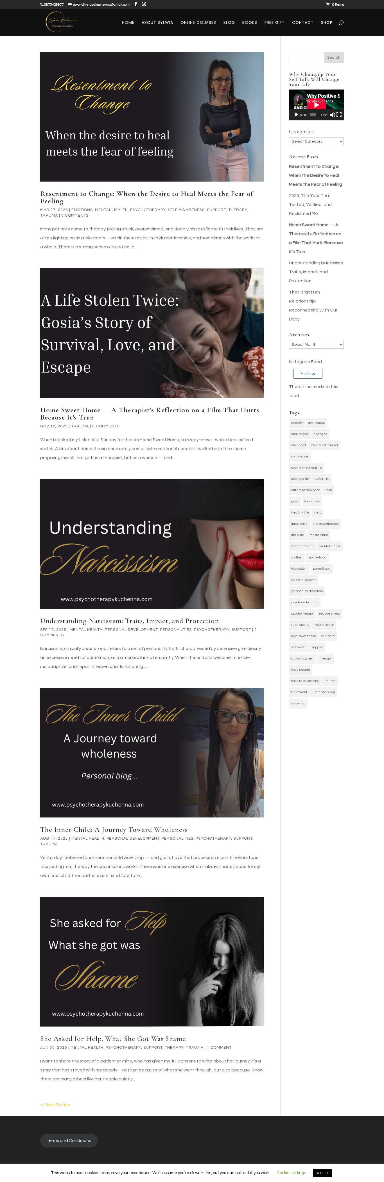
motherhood (317, 557)
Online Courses (198, 22)
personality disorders (307, 591)
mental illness (329, 546)
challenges (299, 434)
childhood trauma (324, 445)
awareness (316, 423)
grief (295, 501)
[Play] (296, 115)
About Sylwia (157, 22)
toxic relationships (305, 681)
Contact (303, 22)
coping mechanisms (306, 467)
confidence (299, 456)
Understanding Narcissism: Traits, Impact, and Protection (129, 620)
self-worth (298, 647)
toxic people (300, 670)
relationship (300, 625)
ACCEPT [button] (322, 1173)
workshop (298, 703)
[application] (316, 105)
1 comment (219, 1048)
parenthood (322, 569)
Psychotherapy (148, 210)
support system (302, 658)
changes (320, 434)
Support (216, 210)
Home (128, 22)
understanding (324, 692)
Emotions (82, 210)
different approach (305, 490)
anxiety (297, 423)
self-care (328, 636)
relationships (324, 625)
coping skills (300, 479)
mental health (302, 546)
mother (296, 557)
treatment (299, 692)
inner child (299, 524)
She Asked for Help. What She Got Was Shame (113, 1038)
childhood (298, 445)
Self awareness (186, 210)
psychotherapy (302, 613)
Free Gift (275, 22)
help (317, 512)
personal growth (303, 580)
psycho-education (304, 602)
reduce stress (329, 613)
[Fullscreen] (339, 115)
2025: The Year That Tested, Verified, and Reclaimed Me (310, 204)
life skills (297, 535)
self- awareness (303, 636)
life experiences (325, 524)
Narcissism (299, 569)
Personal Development (131, 630)
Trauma (49, 215)
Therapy (237, 210)
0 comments (75, 215)
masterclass (319, 535)
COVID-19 (322, 479)
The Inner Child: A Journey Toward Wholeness (114, 829)
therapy (326, 658)
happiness (312, 501)
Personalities (176, 630)
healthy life (300, 512)
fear (329, 490)
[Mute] (332, 115)
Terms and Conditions (69, 1140)
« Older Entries (55, 1105)
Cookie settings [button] (291, 1173)
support (317, 647)
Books (249, 22)
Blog (229, 22)
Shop (327, 22)
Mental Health (111, 210)
